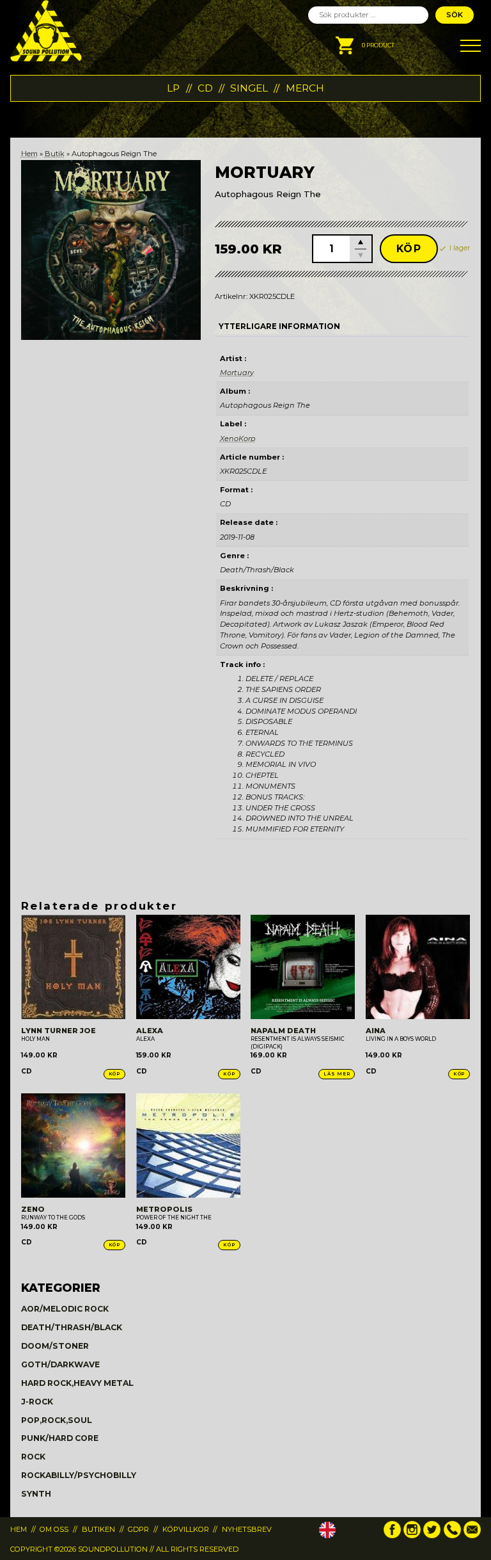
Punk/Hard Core (59, 1438)
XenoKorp (238, 438)
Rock (33, 1456)
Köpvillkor (185, 1529)
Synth (36, 1494)
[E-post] (472, 1535)
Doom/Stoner (55, 1346)
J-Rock (37, 1401)
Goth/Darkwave (60, 1364)
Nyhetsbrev (247, 1529)
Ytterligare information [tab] (279, 326)
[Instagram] (412, 1535)
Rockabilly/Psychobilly (78, 1475)
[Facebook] (392, 1535)
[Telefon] (452, 1535)
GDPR (138, 1529)
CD (205, 88)
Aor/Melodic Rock (65, 1309)
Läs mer (336, 1074)
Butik (55, 153)
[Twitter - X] (431, 1535)
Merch (305, 88)
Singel (249, 88)
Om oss (54, 1529)
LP (173, 88)
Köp (409, 249)
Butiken (98, 1529)
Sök (454, 14)
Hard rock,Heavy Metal (77, 1383)
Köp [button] (114, 1074)
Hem (29, 153)
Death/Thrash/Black (71, 1327)
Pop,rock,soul (56, 1420)
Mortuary (237, 372)
